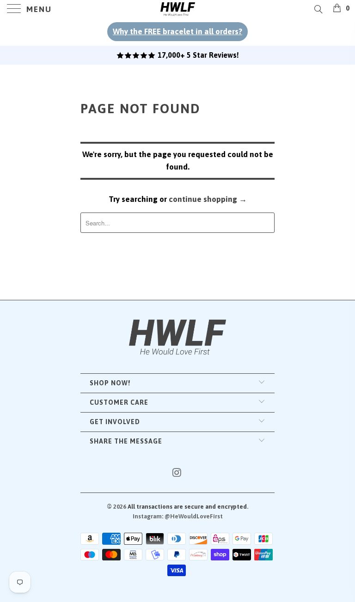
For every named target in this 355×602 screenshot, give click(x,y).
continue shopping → (208, 199)
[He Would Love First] (177, 9)
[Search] (318, 9)
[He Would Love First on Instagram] (177, 473)
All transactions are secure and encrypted (187, 506)
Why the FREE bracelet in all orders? (177, 31)
